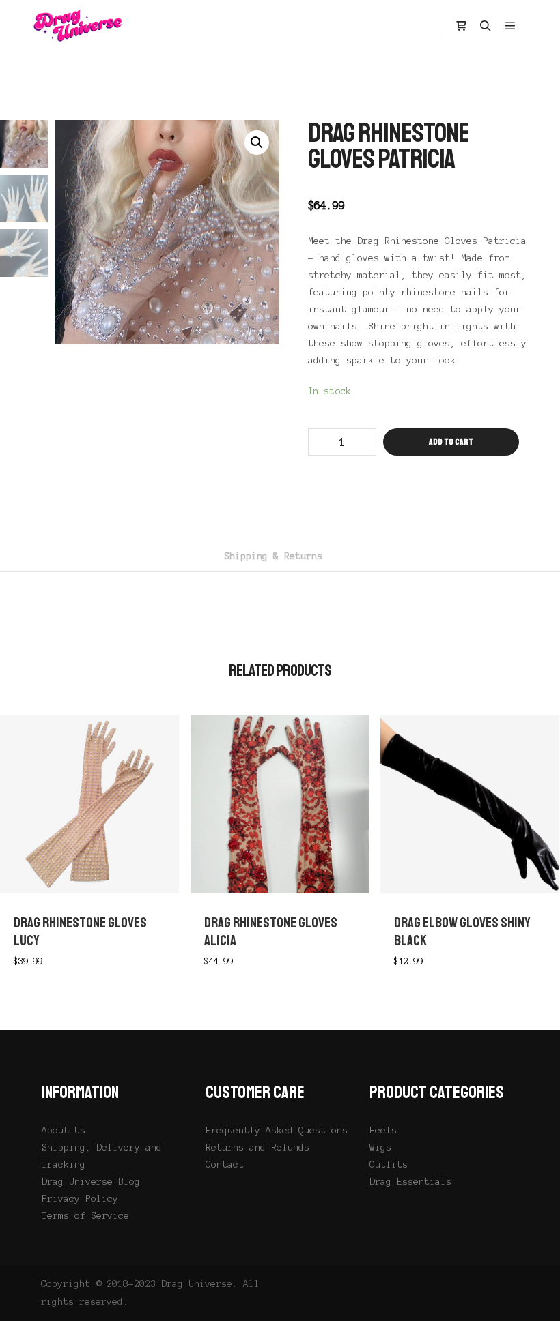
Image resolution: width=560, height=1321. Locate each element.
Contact (225, 1164)
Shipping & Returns (273, 556)
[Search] (485, 26)
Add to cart (451, 441)
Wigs (380, 1147)
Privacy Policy (80, 1198)
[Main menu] (510, 26)
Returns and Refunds (257, 1147)
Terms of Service (85, 1216)
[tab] (273, 556)
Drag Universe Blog (91, 1181)
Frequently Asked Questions (277, 1130)
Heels (383, 1130)
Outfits (388, 1164)
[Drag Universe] (78, 26)
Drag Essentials (410, 1181)
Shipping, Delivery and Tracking (102, 1156)
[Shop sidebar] (461, 26)
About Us (63, 1130)
